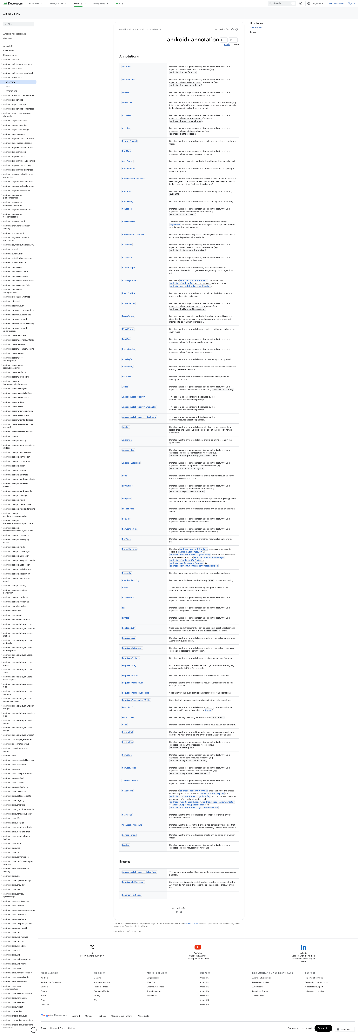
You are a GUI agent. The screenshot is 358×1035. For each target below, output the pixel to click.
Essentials (34, 3)
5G (95, 1000)
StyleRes (127, 755)
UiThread (127, 814)
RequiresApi (128, 638)
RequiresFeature (131, 658)
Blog (121, 3)
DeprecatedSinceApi (133, 234)
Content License (191, 923)
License (53, 1028)
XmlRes (125, 845)
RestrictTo (128, 707)
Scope (208, 710)
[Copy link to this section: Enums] (133, 862)
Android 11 (204, 1004)
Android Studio (336, 3)
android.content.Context (194, 280)
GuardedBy (127, 366)
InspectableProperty (133, 396)
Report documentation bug (317, 982)
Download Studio (260, 991)
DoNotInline (129, 293)
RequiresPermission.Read (135, 692)
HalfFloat (127, 376)
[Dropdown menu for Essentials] (43, 3)
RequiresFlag (129, 665)
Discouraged (128, 267)
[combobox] (282, 3)
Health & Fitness (101, 986)
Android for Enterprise (51, 982)
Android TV (152, 995)
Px (123, 607)
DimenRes (127, 244)
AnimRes (126, 66)
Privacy (97, 995)
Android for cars (154, 991)
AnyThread (127, 102)
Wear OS (151, 982)
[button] (18, 59)
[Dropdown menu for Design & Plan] (67, 3)
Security (44, 986)
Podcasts (45, 1004)
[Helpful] (232, 29)
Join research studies (314, 991)
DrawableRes (128, 303)
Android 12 (204, 1000)
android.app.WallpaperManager (186, 563)
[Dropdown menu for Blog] (127, 3)
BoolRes (126, 151)
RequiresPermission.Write (136, 700)
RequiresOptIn (130, 675)
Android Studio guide (261, 978)
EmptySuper (128, 316)
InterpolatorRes (131, 462)
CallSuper (127, 161)
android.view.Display (181, 283)
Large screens (153, 978)
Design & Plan (56, 3)
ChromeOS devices (155, 986)
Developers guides (260, 982)
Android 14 (204, 991)
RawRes (125, 617)
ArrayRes (126, 115)
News (43, 995)
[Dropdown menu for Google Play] (109, 3)
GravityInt (128, 359)
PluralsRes (128, 597)
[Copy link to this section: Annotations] (141, 56)
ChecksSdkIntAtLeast (133, 178)
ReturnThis (128, 717)
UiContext (127, 790)
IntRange (127, 440)
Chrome (88, 1016)
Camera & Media (101, 991)
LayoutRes (175, 224)
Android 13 (204, 995)
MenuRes (126, 518)
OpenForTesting (130, 580)
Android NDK (258, 995)
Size (124, 724)
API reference (11, 14)
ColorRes (127, 208)
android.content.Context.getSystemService (194, 565)
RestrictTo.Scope (132, 895)
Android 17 (204, 978)
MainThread (128, 508)
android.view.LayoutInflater (185, 560)
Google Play (99, 3)
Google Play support (314, 986)
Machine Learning (102, 982)
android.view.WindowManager (209, 557)
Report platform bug (314, 978)
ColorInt (127, 191)
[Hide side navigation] (33, 1030)
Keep (124, 475)
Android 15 (204, 986)
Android (44, 978)
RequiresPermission (132, 682)
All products (143, 1016)
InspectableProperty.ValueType (139, 872)
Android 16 (204, 982)
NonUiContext (129, 549)
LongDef (126, 498)
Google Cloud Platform (121, 1016)
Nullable (126, 573)
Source (44, 991)
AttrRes (126, 128)
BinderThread (129, 141)
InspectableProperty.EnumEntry (139, 407)
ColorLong (127, 201)
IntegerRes (128, 450)
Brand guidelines (67, 1028)
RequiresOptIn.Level (133, 882)
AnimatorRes (128, 79)
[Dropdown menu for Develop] (86, 3)
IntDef (125, 427)
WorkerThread (129, 835)
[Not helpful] (237, 29)
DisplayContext (130, 280)
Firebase (102, 1016)
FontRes (126, 339)
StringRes (127, 742)
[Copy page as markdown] (231, 40)
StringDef (127, 732)
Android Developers (127, 29)
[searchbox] (18, 24)
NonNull (126, 539)
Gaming (97, 978)
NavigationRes (129, 529)
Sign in (351, 3)
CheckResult (128, 168)
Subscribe (323, 1028)
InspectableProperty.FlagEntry (139, 417)
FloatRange (128, 329)
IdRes (125, 386)
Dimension (127, 257)
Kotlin (227, 44)
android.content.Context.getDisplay (190, 286)
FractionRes (128, 349)
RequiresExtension (132, 648)
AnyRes (125, 92)
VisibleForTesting (132, 824)
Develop (78, 3)
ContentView (128, 221)
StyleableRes (129, 767)
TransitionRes (130, 780)
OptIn (125, 587)
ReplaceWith (128, 628)
